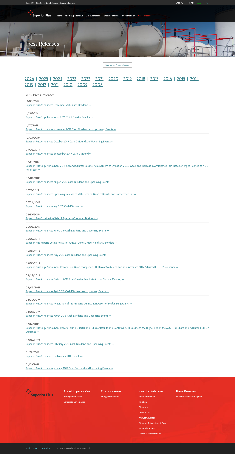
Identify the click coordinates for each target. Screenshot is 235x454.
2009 (82, 84)
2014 (194, 78)
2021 (99, 78)
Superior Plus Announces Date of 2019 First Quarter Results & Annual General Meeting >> (75, 279)
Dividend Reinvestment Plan (152, 423)
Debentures (144, 412)
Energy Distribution (110, 396)
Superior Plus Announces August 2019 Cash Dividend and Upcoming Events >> (69, 182)
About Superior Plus (74, 16)
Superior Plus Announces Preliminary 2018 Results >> (55, 356)
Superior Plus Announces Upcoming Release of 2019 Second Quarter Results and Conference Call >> (81, 194)
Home (59, 16)
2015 (181, 78)
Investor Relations (111, 16)
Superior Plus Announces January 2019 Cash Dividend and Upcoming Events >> (69, 368)
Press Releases (144, 16)
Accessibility (46, 448)
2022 (85, 78)
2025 (43, 78)
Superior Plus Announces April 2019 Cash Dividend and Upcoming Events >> (67, 291)
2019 (127, 78)
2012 (42, 84)
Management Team (73, 396)
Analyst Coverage (147, 417)
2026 (29, 78)
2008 (97, 84)
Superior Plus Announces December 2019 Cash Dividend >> (58, 105)
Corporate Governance (74, 402)
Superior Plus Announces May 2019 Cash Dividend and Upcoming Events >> (67, 254)
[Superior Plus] (39, 13)
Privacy (35, 448)
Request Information (68, 3)
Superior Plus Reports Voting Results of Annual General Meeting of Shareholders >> (71, 242)
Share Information (147, 396)
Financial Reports (147, 428)
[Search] (207, 2)
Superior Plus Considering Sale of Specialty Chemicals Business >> (62, 218)
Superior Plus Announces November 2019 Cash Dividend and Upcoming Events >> (71, 129)
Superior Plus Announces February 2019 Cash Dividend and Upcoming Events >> (70, 344)
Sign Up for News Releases (47, 3)
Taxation (143, 402)
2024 (57, 78)
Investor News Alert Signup (189, 396)
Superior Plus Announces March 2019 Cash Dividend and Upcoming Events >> (68, 315)
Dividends (143, 407)
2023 (71, 78)
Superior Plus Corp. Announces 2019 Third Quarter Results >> (59, 117)
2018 (141, 78)
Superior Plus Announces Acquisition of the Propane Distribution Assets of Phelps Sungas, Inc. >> (79, 303)
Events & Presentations (150, 433)
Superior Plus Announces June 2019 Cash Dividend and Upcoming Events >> (67, 230)
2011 (54, 84)
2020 (113, 78)
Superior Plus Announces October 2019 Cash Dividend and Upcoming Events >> (69, 141)
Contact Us (30, 3)
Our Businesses (93, 16)
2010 (68, 84)
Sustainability (128, 16)
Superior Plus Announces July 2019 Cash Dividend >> (54, 206)
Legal (28, 448)
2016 (167, 78)
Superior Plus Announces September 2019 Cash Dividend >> (58, 153)
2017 (154, 78)
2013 (29, 84)
